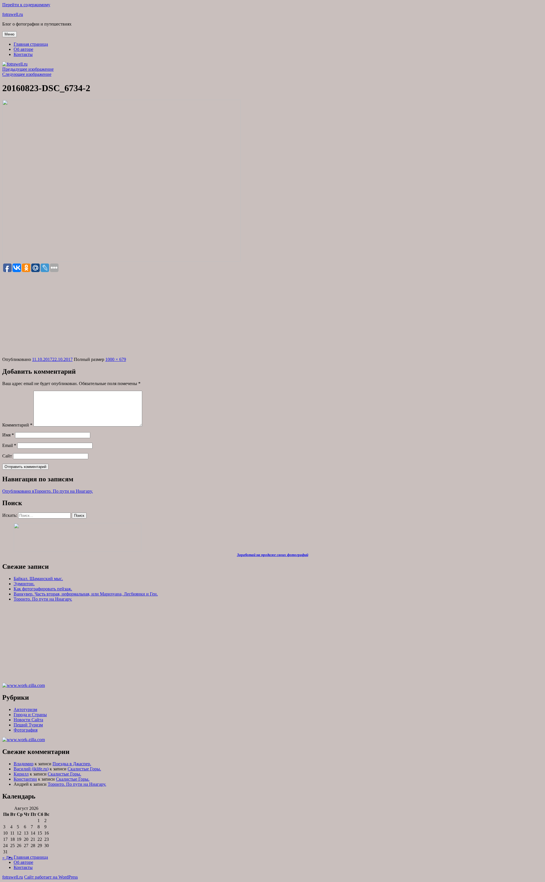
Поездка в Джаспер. (72, 763)
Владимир (23, 763)
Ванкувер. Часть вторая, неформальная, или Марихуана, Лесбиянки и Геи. (86, 594)
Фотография (25, 730)
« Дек (7, 857)
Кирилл (21, 774)
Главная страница (31, 44)
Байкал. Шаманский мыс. (38, 578)
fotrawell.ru (12, 14)
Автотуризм (25, 709)
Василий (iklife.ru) (31, 768)
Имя (8, 434)
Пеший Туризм (28, 724)
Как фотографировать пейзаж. (43, 588)
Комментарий (17, 425)
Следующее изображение (26, 74)
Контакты (23, 54)
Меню (9, 34)
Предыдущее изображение (28, 69)
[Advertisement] (272, 315)
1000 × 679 (115, 359)
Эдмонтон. (24, 583)
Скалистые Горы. (84, 768)
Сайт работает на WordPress (51, 877)
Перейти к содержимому (26, 4)
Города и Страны (30, 714)
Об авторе (23, 49)
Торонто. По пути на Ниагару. (43, 599)
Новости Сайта (28, 719)
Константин (25, 779)
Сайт (7, 455)
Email (9, 445)
